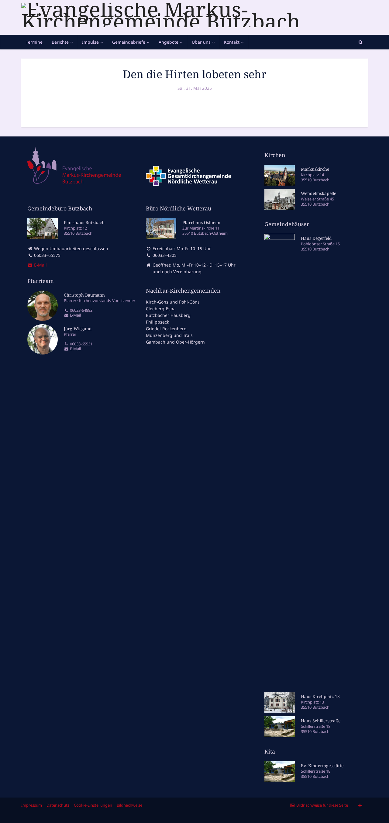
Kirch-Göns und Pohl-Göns (173, 302)
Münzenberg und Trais (169, 335)
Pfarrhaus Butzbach (84, 222)
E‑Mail (40, 265)
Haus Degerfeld (316, 238)
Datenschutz (57, 805)
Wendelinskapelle (318, 193)
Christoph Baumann (84, 295)
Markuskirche (315, 169)
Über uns (201, 42)
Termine (34, 42)
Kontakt (231, 42)
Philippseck (157, 322)
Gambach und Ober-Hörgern (175, 342)
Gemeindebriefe (128, 42)
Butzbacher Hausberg (168, 315)
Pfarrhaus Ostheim (201, 222)
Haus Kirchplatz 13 (320, 696)
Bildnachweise (129, 805)
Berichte (60, 42)
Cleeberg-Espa (161, 308)
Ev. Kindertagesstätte (322, 765)
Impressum (31, 805)
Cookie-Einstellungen (93, 805)
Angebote (168, 42)
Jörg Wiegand (78, 328)
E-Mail (75, 315)
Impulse (90, 42)
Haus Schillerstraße (320, 721)
